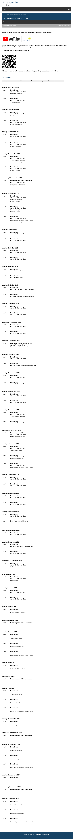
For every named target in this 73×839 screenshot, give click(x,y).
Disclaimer (38, 834)
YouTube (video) (22, 32)
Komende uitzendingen (64, 25)
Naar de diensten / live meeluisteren (16, 14)
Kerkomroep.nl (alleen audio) (42, 32)
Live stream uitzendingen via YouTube (17, 18)
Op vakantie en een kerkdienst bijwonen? (14, 22)
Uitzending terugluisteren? (10, 25)
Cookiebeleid (45, 834)
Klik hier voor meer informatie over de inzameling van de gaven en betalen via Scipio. (30, 71)
